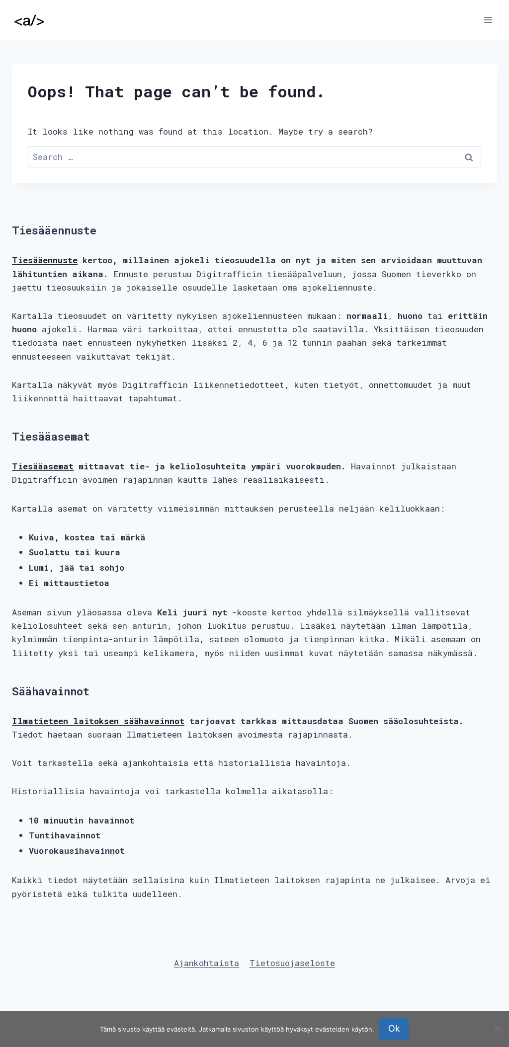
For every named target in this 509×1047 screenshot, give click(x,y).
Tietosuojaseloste (292, 963)
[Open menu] (488, 19)
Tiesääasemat (43, 466)
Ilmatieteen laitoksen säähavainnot (98, 721)
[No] (497, 1029)
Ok (394, 1028)
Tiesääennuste (45, 260)
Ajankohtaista (206, 963)
